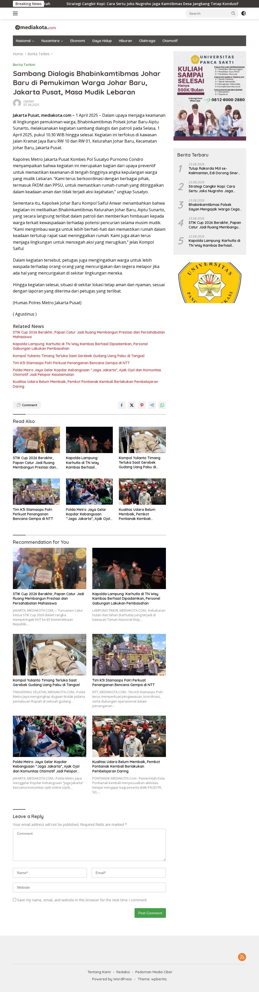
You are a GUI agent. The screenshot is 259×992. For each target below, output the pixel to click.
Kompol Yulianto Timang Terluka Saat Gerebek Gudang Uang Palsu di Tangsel (78, 356)
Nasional (23, 40)
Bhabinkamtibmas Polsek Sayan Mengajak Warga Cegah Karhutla (215, 206)
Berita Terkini (24, 64)
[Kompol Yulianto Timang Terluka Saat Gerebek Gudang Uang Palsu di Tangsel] (142, 440)
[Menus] (16, 13)
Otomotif (170, 40)
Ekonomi (77, 40)
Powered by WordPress (112, 979)
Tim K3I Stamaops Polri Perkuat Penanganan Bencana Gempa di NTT (71, 363)
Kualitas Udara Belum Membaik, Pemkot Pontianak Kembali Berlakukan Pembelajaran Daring (85, 383)
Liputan (29, 101)
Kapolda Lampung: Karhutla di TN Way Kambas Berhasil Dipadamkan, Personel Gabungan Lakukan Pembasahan (80, 346)
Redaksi (123, 972)
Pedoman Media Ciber (153, 972)
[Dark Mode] (243, 13)
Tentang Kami (99, 972)
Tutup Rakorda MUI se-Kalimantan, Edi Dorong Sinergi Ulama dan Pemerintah (215, 170)
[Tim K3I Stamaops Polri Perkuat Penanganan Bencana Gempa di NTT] (36, 491)
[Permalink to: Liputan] (17, 102)
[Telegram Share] (152, 405)
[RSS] (242, 957)
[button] (233, 13)
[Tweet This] (132, 405)
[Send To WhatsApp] (162, 405)
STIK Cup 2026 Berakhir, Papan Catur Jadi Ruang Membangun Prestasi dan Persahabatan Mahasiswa (89, 334)
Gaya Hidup (102, 40)
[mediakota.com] (34, 27)
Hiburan (125, 40)
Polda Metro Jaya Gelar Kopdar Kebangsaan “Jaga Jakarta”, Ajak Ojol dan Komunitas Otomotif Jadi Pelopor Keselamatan (87, 372)
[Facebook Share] (121, 405)
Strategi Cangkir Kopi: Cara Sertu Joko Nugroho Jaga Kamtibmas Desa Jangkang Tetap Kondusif (96, 4)
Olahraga (147, 40)
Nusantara (50, 40)
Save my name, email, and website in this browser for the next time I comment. (82, 900)
